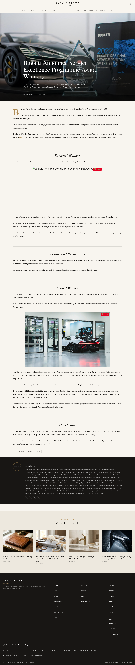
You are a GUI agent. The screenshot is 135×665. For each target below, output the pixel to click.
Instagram (111, 585)
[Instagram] (26, 497)
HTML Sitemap (85, 601)
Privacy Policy (112, 623)
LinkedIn (111, 607)
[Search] (130, 4)
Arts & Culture (74, 10)
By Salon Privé (28, 94)
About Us (83, 590)
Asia (20, 137)
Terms (24, 655)
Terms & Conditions (114, 634)
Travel (103, 10)
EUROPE (30, 451)
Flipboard (111, 612)
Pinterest (111, 601)
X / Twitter (111, 596)
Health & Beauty (90, 10)
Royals (62, 10)
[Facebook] (34, 497)
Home (23, 10)
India (38, 451)
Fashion (32, 10)
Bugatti (21, 451)
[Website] (38, 497)
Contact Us (84, 585)
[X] (30, 497)
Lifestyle (43, 10)
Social (54, 10)
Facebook (111, 590)
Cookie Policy (112, 629)
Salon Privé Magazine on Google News (22, 645)
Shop (111, 10)
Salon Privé (30, 465)
